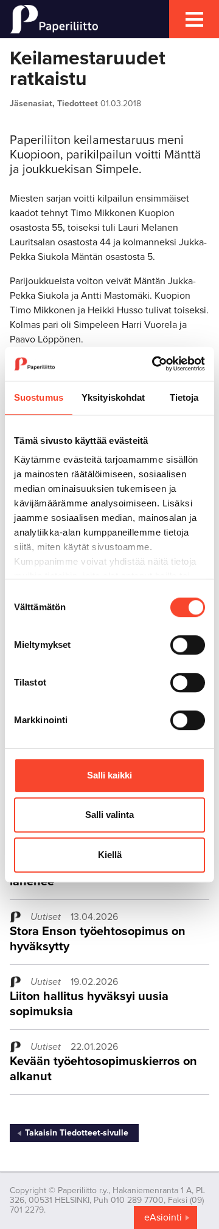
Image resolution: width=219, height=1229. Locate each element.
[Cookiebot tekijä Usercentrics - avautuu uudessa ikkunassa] (154, 364)
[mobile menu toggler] (194, 19)
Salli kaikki (109, 775)
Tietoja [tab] (184, 397)
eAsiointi (163, 1217)
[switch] (187, 645)
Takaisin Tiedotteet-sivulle (76, 1133)
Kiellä (110, 854)
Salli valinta (109, 814)
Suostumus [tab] (38, 397)
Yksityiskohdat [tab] (113, 397)
